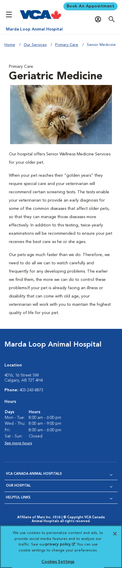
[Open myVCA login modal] (99, 19)
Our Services (35, 45)
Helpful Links (18, 497)
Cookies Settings (57, 562)
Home (9, 45)
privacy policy (60, 544)
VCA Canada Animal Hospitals (34, 474)
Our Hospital (18, 485)
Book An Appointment (91, 6)
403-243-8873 (31, 390)
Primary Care (66, 45)
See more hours (18, 443)
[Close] (114, 533)
